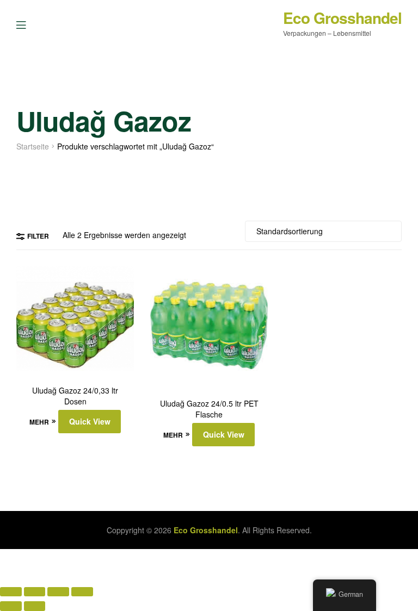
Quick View (89, 421)
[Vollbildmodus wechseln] (35, 591)
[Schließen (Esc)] (82, 591)
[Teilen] (58, 591)
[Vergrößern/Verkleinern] (11, 591)
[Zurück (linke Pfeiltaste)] (11, 605)
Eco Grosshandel (342, 18)
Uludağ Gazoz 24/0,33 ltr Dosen (75, 396)
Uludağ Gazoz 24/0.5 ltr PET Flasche (209, 409)
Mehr (39, 422)
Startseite (32, 146)
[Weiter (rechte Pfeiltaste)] (35, 605)
